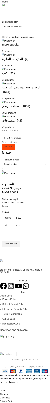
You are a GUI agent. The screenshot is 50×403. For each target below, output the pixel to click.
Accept (5, 386)
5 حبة (18, 218)
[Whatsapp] (25, 286)
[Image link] (14, 264)
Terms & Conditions (12, 314)
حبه (18, 225)
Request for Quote (11, 324)
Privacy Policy (9, 299)
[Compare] (5, 178)
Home (5, 37)
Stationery (7, 199)
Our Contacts (8, 319)
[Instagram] (11, 286)
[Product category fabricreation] (25, 84)
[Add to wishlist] (5, 237)
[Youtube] (18, 286)
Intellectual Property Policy (15, 309)
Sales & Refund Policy (13, 304)
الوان (15, 199)
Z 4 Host (28, 359)
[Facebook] (3, 286)
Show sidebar (12, 160)
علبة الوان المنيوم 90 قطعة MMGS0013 (12, 188)
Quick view (5, 250)
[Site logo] (14, 11)
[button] (11, 244)
